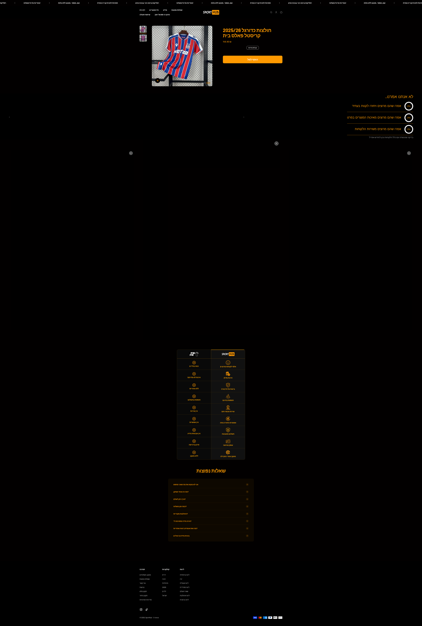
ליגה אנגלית (184, 583)
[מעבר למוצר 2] (143, 38)
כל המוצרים (154, 10)
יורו (181, 579)
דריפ (164, 575)
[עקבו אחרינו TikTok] (146, 609)
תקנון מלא (143, 591)
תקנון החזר (143, 595)
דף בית (142, 10)
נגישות (142, 587)
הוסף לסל (252, 59)
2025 (164, 587)
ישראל (164, 595)
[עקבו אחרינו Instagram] (141, 609)
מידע (165, 10)
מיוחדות (165, 583)
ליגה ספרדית (184, 587)
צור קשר (143, 583)
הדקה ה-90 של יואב (162, 15)
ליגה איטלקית (185, 595)
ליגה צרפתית (184, 575)
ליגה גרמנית (184, 600)
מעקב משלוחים (145, 575)
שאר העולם (184, 591)
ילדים (164, 591)
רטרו (164, 579)
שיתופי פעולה (145, 15)
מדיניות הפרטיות (146, 600)
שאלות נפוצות (176, 10)
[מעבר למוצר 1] (143, 29)
